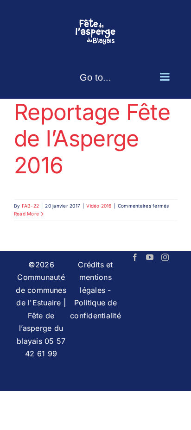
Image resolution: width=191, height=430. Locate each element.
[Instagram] (165, 257)
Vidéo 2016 (98, 206)
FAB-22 (30, 206)
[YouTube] (149, 257)
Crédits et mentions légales (95, 277)
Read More (26, 213)
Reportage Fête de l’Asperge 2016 (92, 138)
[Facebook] (135, 257)
